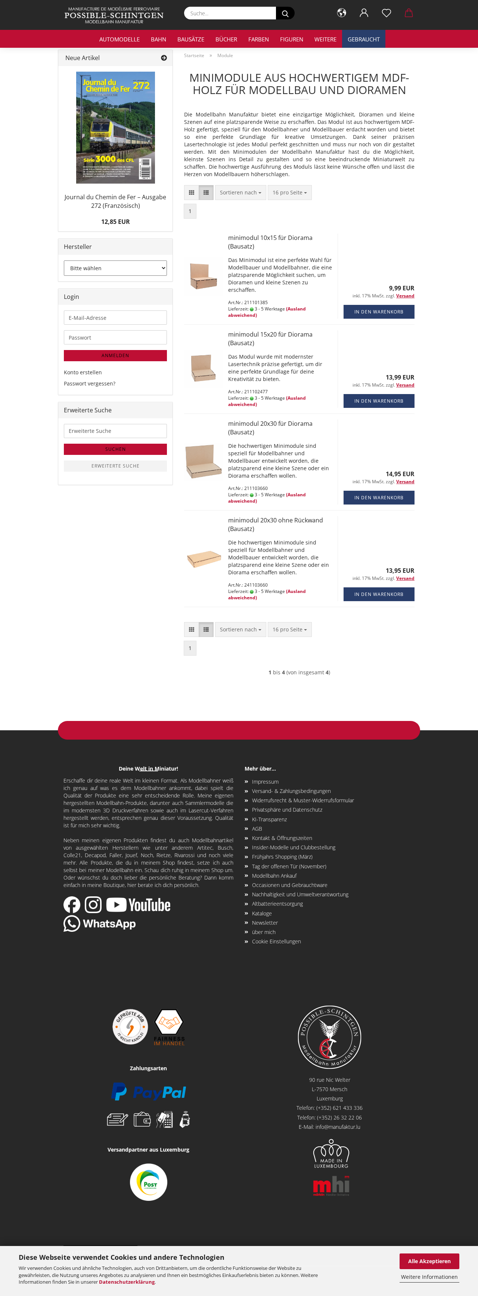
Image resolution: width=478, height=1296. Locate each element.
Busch (225, 847)
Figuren (291, 39)
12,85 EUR (115, 222)
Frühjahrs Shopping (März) (282, 856)
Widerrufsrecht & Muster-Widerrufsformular (303, 800)
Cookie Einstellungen (276, 941)
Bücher (226, 39)
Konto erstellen (83, 372)
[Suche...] (285, 13)
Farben (258, 39)
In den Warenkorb (379, 312)
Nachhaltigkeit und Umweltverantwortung (300, 894)
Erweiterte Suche (115, 466)
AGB (257, 828)
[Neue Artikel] (164, 58)
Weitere (325, 39)
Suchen (115, 449)
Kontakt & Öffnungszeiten (282, 837)
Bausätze (190, 39)
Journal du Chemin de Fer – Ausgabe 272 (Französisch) (115, 201)
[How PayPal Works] (148, 1090)
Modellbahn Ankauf (274, 875)
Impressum (265, 781)
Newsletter (265, 922)
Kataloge (262, 913)
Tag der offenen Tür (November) (289, 866)
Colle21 (72, 855)
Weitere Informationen (429, 1276)
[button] (341, 13)
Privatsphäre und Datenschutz (287, 809)
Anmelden (115, 355)
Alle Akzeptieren (429, 1261)
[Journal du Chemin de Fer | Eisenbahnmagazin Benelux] (115, 128)
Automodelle (119, 39)
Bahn (158, 39)
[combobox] (240, 192)
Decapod (95, 855)
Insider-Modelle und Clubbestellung (293, 847)
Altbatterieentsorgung (277, 903)
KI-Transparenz (269, 819)
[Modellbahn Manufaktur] (116, 15)
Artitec (204, 847)
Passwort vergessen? (89, 383)
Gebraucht (364, 39)
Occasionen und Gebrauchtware (290, 885)
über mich (264, 932)
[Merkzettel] (386, 13)
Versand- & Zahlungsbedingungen (291, 790)
